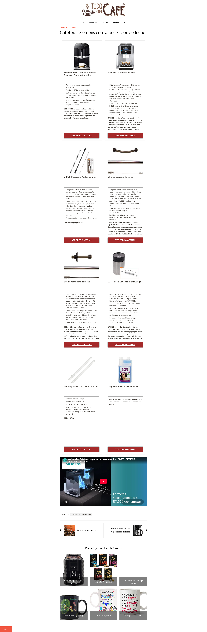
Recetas (104, 22)
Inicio (81, 22)
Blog (126, 22)
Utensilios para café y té (81, 515)
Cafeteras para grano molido (73, 581)
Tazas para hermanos (133, 615)
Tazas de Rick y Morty (73, 615)
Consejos (93, 22)
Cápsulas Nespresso (103, 582)
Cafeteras (63, 27)
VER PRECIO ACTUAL (82, 135)
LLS (5, 629)
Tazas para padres (103, 615)
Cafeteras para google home (133, 581)
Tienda (116, 22)
